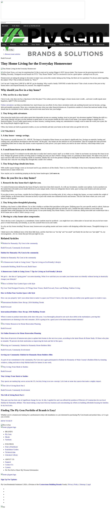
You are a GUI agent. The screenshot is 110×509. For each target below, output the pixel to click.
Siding (4, 44)
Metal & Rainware (98, 44)
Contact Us (9, 465)
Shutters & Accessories (81, 44)
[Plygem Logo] (8, 427)
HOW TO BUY (6, 421)
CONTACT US (17, 34)
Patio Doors (24, 44)
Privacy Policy (73, 484)
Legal (89, 484)
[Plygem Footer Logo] (8, 474)
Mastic (7, 437)
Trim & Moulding (50, 44)
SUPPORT (5, 34)
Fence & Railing (65, 44)
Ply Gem (8, 434)
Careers (8, 467)
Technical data (10, 452)
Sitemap (82, 484)
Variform (8, 440)
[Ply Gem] (43, 18)
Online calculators (7, 105)
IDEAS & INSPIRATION (32, 26)
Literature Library (11, 455)
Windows (13, 44)
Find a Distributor (11, 447)
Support (8, 462)
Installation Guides (11, 449)
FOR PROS (16, 26)
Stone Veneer (36, 44)
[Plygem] (55, 30)
